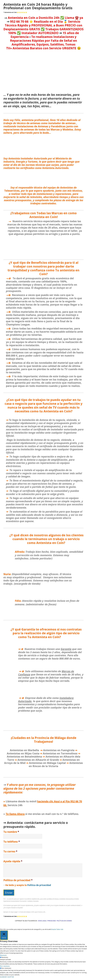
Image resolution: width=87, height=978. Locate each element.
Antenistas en (38, 759)
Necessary (4, 957)
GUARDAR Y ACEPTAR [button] (7, 977)
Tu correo (10, 851)
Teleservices (11, 190)
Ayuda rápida (12, 861)
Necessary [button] (3, 955)
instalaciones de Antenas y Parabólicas (41, 126)
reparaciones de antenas (18, 129)
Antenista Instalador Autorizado (27, 158)
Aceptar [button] (53, 929)
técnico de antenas (28, 123)
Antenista (48, 168)
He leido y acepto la (28, 885)
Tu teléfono (11, 841)
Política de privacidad (17, 880)
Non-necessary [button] (5, 966)
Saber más (59, 929)
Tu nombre (11, 831)
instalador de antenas (62, 123)
